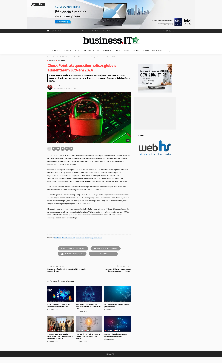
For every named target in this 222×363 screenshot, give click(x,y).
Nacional (52, 301)
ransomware (98, 238)
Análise (118, 51)
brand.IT (137, 51)
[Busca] (173, 31)
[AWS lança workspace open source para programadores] (117, 294)
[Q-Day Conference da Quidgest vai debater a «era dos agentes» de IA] (60, 294)
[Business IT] (111, 40)
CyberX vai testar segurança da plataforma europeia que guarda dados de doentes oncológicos (60, 336)
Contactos (70, 31)
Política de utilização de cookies (104, 31)
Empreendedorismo (104, 51)
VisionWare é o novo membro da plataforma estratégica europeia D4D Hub (88, 306)
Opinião (127, 51)
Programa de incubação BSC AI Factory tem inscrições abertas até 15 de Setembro (88, 336)
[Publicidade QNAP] (155, 78)
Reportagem (89, 51)
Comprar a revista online (152, 51)
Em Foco (78, 51)
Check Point (57, 238)
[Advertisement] (155, 113)
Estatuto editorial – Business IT (84, 31)
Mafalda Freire (58, 86)
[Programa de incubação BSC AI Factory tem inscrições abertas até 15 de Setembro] (89, 324)
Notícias (55, 51)
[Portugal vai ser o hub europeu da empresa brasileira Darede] (117, 324)
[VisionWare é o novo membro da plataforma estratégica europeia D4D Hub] (89, 294)
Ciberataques (80, 238)
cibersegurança (89, 238)
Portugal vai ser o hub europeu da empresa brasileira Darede (115, 335)
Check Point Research (68, 238)
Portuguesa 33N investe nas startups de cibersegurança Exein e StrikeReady (118, 270)
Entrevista (67, 51)
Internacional (111, 301)
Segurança (61, 60)
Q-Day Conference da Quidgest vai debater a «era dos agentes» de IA (58, 305)
